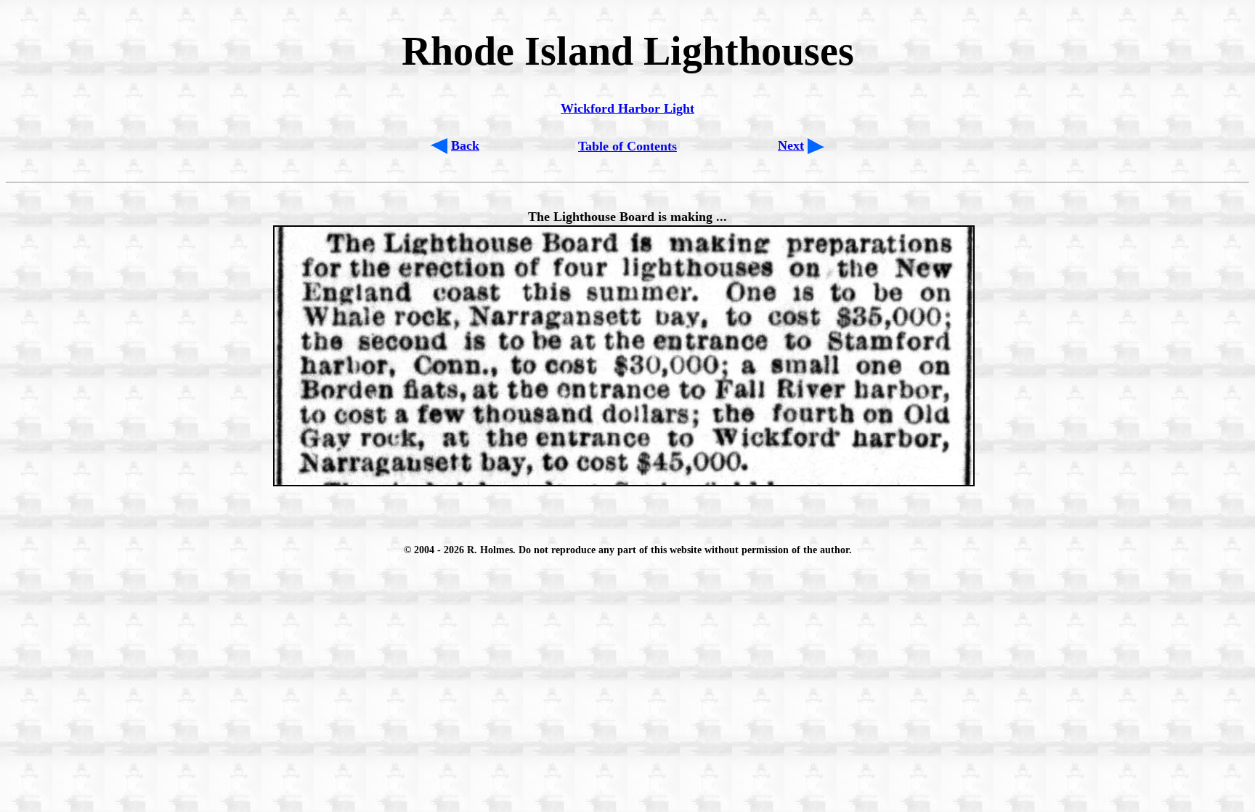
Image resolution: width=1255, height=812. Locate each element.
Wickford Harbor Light (627, 108)
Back (465, 145)
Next (791, 145)
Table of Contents (627, 146)
